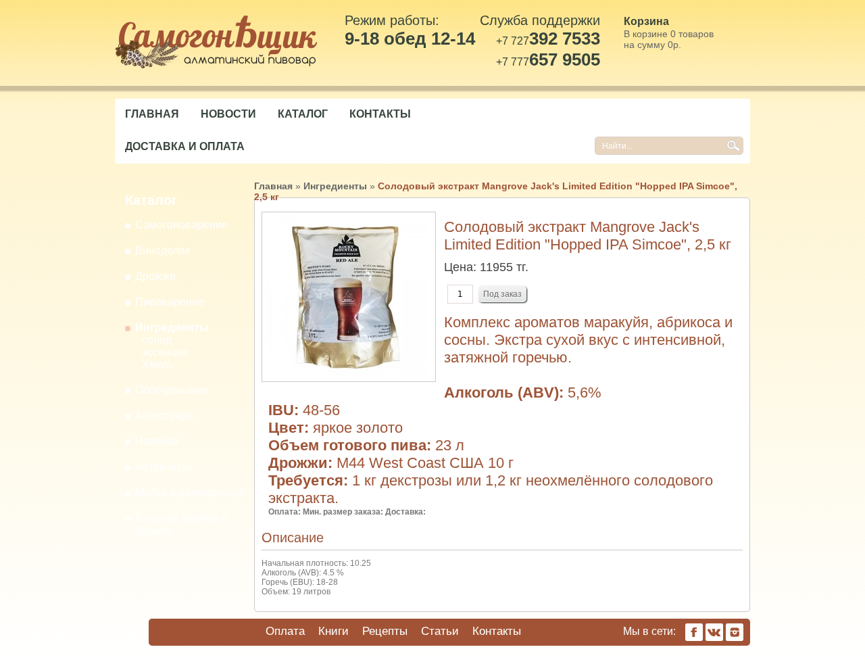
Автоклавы (163, 467)
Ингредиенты (172, 327)
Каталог (303, 114)
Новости (228, 114)
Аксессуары (165, 415)
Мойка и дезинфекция (190, 492)
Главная (152, 114)
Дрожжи (155, 276)
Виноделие (163, 250)
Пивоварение (169, 302)
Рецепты (384, 631)
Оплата (285, 631)
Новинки (156, 441)
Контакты (380, 114)
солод (157, 340)
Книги (333, 631)
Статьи (440, 631)
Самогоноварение (181, 225)
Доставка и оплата (185, 146)
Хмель (158, 364)
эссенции (165, 352)
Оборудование (172, 390)
